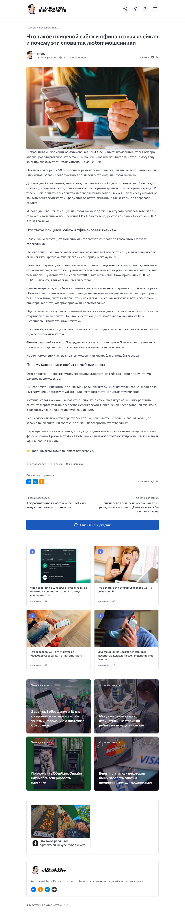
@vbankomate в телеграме (74, 451)
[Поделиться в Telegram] (35, 481)
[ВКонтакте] (33, 889)
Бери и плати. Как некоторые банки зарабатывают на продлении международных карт (125, 777)
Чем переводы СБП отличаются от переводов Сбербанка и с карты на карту (56, 653)
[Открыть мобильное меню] (155, 8)
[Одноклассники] (40, 889)
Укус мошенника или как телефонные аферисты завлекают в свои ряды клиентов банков (125, 655)
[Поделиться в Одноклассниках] (41, 481)
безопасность (38, 463)
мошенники (76, 463)
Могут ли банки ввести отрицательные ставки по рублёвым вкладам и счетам (122, 720)
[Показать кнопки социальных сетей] (125, 8)
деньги (58, 463)
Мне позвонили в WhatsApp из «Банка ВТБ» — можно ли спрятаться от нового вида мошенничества (58, 591)
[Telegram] (47, 889)
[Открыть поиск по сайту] (145, 8)
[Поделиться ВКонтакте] (28, 481)
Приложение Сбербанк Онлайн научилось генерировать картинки (56, 777)
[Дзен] (54, 889)
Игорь (41, 53)
